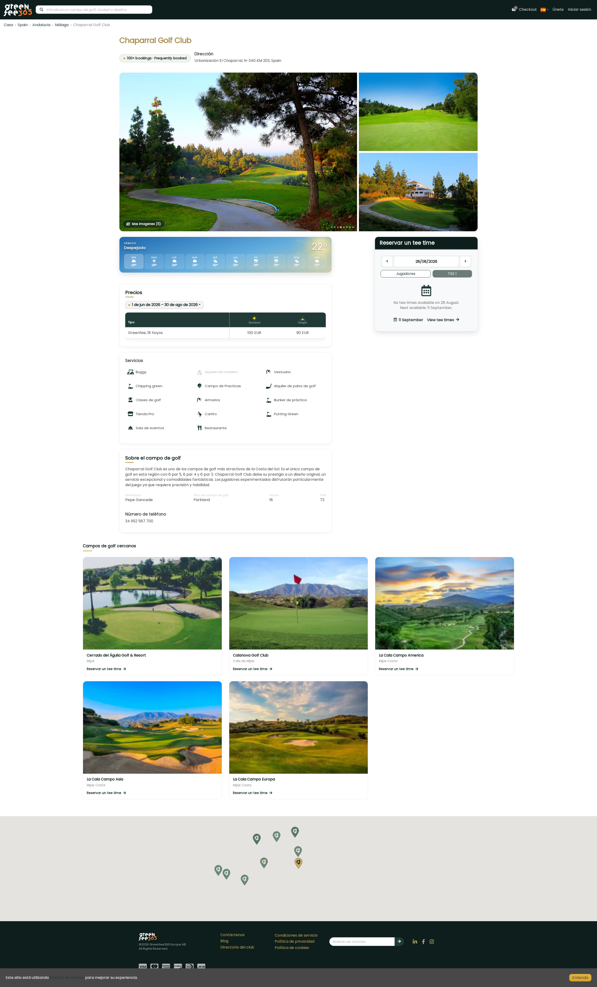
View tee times (426, 319)
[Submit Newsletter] (399, 941)
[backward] (387, 261)
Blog (224, 941)
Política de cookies (292, 947)
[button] (298, 851)
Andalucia (41, 25)
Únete (558, 9)
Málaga (62, 25)
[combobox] (94, 9)
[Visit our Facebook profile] (423, 942)
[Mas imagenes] (238, 152)
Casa (8, 25)
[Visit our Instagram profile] (432, 942)
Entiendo (580, 977)
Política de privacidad (294, 941)
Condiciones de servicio (296, 935)
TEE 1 (452, 273)
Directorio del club (237, 947)
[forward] (465, 261)
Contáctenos (232, 935)
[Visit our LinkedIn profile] (415, 942)
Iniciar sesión (579, 9)
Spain (23, 25)
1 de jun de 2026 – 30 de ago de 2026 (165, 304)
